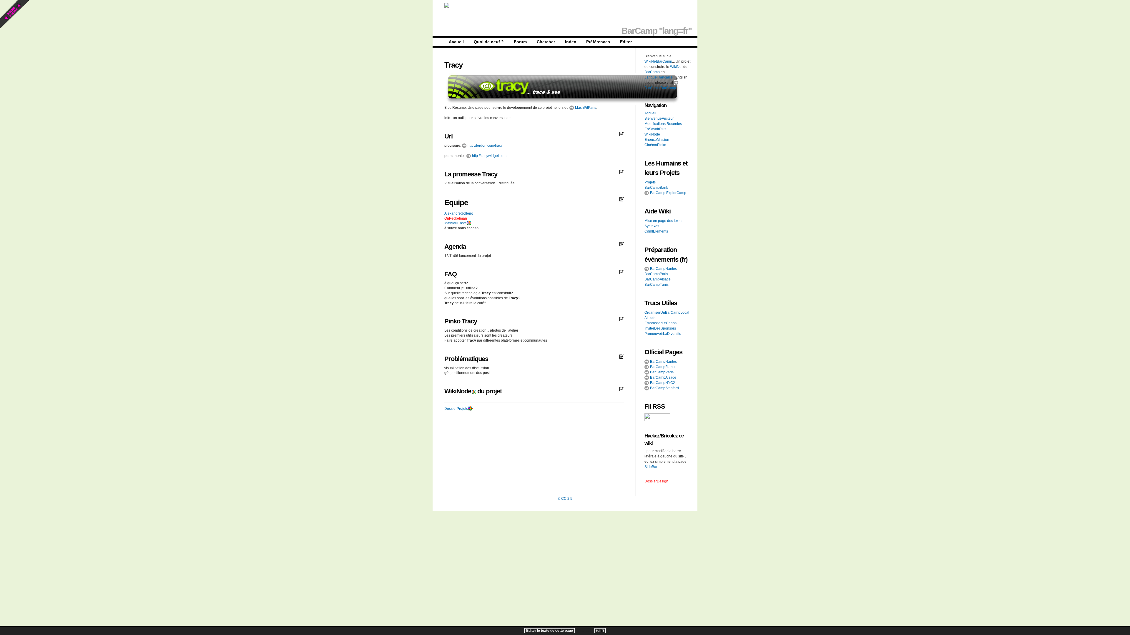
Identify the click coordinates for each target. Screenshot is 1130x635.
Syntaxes (651, 226)
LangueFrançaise (658, 77)
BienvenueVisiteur (659, 118)
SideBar (650, 467)
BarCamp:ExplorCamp (667, 193)
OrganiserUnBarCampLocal (666, 312)
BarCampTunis (656, 285)
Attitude (650, 318)
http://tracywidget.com (488, 156)
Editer (626, 41)
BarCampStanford (664, 388)
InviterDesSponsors (660, 328)
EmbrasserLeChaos (660, 323)
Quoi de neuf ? (489, 41)
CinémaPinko (655, 145)
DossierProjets (456, 409)
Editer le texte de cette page (549, 631)
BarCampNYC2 (662, 383)
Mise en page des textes (663, 221)
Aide (650, 211)
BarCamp (652, 72)
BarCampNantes (663, 269)
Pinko (452, 321)
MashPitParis (585, 108)
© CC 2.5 (565, 499)
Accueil (456, 41)
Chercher (546, 41)
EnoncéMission (656, 140)
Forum (520, 41)
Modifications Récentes (663, 124)
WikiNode (457, 391)
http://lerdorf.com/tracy (485, 145)
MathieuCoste (455, 223)
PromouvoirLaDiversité (662, 334)
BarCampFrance (663, 367)
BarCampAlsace (657, 279)
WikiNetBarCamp (658, 61)
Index (570, 41)
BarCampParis (656, 274)
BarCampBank (656, 188)
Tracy (453, 65)
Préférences (598, 41)
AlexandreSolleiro (458, 213)
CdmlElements (656, 231)
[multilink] (469, 223)
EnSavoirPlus (655, 129)
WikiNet (676, 67)
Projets (650, 182)
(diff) (600, 631)
